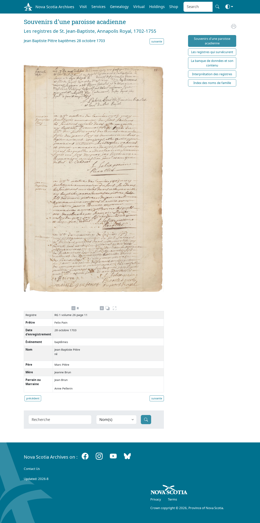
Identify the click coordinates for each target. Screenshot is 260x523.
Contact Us (32, 468)
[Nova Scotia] (169, 490)
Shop (173, 6)
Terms (172, 499)
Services (98, 6)
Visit (83, 6)
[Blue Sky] (127, 456)
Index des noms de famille (212, 83)
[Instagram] (99, 456)
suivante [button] (156, 41)
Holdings (157, 6)
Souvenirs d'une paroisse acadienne (212, 41)
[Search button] (217, 7)
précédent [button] (32, 398)
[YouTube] (113, 456)
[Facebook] (85, 456)
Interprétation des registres (212, 74)
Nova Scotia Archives (54, 6)
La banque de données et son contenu (212, 63)
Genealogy (119, 6)
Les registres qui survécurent (212, 52)
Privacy (155, 499)
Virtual (139, 6)
